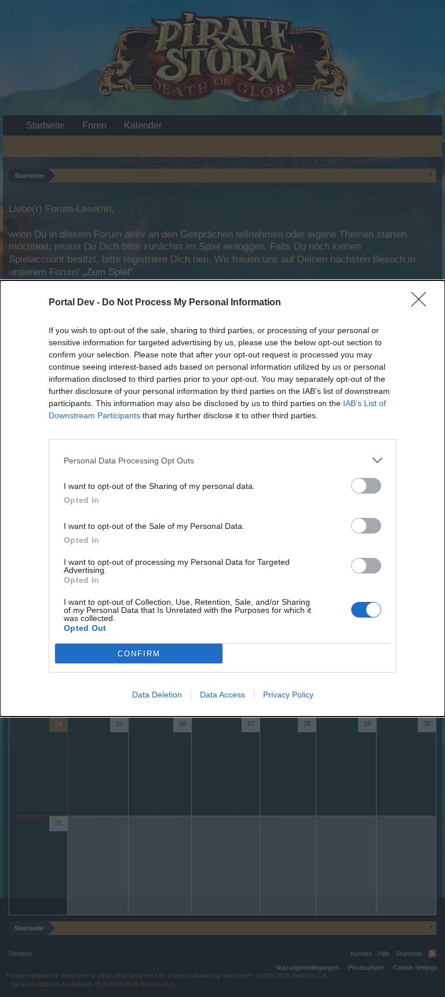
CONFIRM (139, 653)
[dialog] (222, 498)
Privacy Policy (288, 694)
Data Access (222, 694)
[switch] (366, 486)
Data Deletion (157, 694)
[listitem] (222, 460)
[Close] (422, 303)
